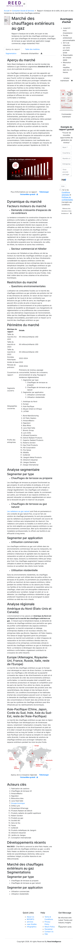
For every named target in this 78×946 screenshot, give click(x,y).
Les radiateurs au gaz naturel (18, 511)
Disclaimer (49, 929)
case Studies (32, 924)
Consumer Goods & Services (23, 11)
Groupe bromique (18, 803)
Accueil (7, 11)
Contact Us (49, 932)
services (30, 922)
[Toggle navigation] (24, 4)
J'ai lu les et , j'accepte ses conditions (67, 197)
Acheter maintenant (64, 79)
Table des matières (32, 49)
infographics (31, 927)
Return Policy (50, 927)
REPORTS (30, 919)
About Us (30, 917)
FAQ (46, 934)
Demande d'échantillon (30, 53)
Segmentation (11, 53)
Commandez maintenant (66, 115)
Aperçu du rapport (13, 49)
